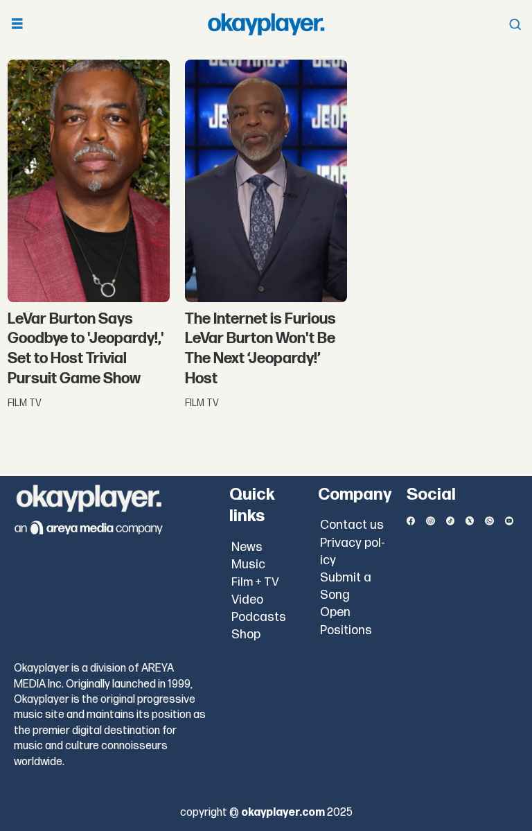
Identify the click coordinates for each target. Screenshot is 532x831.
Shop (245, 634)
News (247, 547)
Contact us (352, 525)
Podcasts (258, 617)
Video (247, 600)
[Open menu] (17, 24)
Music (248, 564)
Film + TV (255, 582)
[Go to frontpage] (266, 24)
